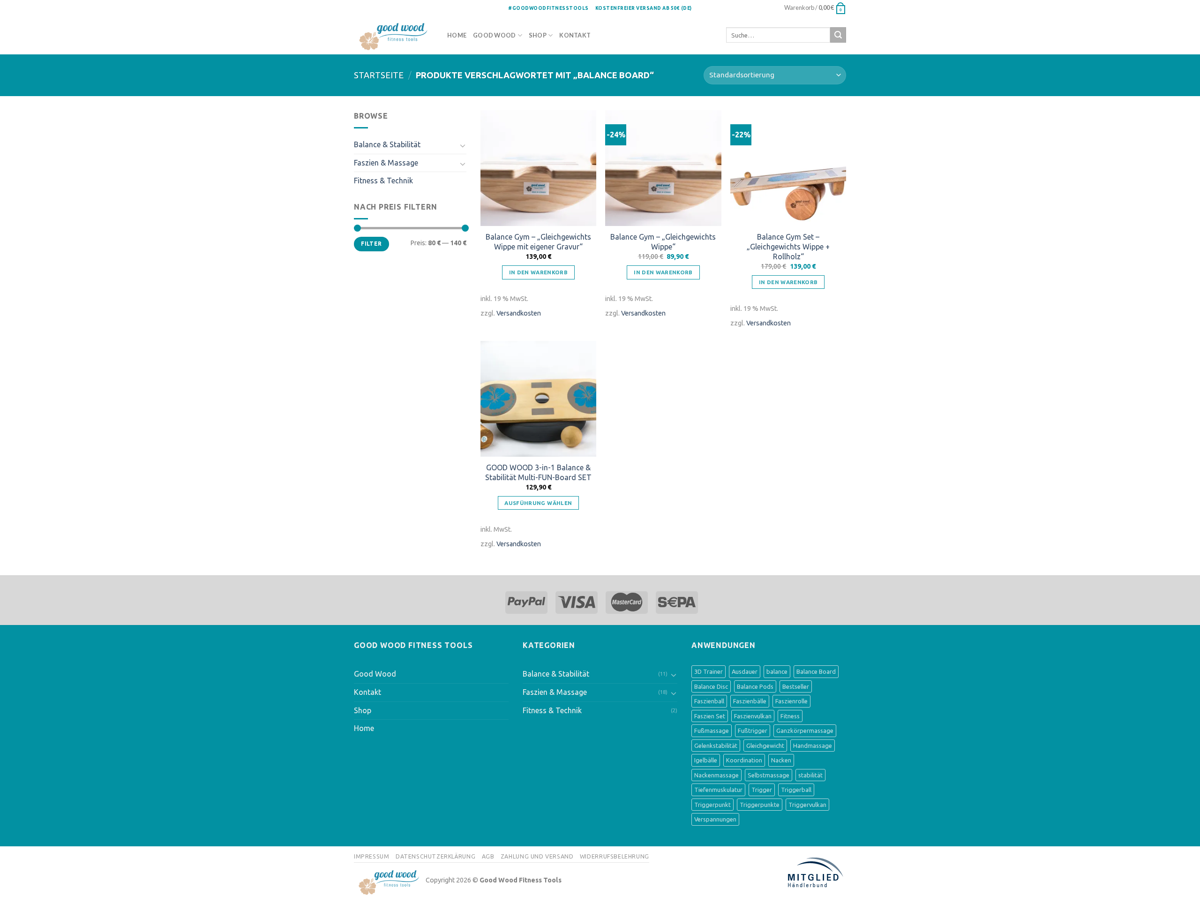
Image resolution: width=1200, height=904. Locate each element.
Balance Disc (711, 686)
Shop (538, 35)
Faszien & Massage (386, 162)
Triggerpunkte (760, 804)
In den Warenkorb (538, 272)
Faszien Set (709, 716)
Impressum (372, 856)
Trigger (761, 789)
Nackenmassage (716, 775)
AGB (488, 856)
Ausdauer (745, 671)
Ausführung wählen (538, 503)
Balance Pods (755, 686)
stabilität (810, 775)
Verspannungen (715, 819)
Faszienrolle (791, 701)
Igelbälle (705, 760)
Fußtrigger (752, 730)
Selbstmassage (768, 775)
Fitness (790, 716)
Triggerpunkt (712, 804)
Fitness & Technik (383, 180)
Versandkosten (518, 313)
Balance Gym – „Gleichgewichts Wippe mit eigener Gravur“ (538, 242)
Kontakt (575, 35)
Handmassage (812, 745)
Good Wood (494, 35)
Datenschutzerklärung (435, 856)
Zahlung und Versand (537, 856)
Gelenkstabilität (715, 745)
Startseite (379, 75)
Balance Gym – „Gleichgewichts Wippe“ (663, 242)
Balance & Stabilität (387, 144)
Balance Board (816, 671)
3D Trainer (708, 671)
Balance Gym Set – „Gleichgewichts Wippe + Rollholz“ (788, 247)
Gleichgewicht (765, 745)
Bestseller (795, 686)
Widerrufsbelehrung (614, 856)
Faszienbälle (749, 701)
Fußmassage (711, 730)
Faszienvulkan (753, 716)
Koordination (744, 760)
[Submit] (838, 35)
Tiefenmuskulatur (718, 789)
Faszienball (709, 701)
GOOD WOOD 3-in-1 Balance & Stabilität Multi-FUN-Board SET (538, 472)
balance (777, 671)
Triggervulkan (807, 804)
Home (456, 35)
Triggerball (796, 789)
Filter (371, 244)
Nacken (781, 760)
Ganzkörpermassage (804, 730)
